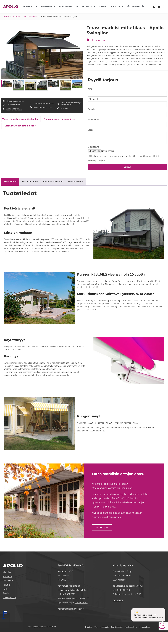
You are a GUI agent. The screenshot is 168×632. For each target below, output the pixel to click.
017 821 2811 (68, 594)
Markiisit (16, 16)
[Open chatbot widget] (162, 626)
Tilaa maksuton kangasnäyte (59, 119)
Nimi (90, 89)
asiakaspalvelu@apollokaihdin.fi (73, 590)
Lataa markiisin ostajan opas (20, 126)
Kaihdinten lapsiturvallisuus (71, 609)
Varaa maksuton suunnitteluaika (20, 119)
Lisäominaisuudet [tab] (53, 181)
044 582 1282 (81, 602)
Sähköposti (93, 99)
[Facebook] (115, 609)
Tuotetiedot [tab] (10, 181)
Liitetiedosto (93, 147)
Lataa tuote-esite (97, 40)
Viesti (90, 130)
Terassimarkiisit (30, 16)
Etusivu (6, 16)
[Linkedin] (119, 609)
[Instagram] (123, 609)
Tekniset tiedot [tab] (30, 181)
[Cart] (159, 7)
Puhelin (91, 109)
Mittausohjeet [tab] (75, 181)
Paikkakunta (93, 119)
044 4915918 (123, 590)
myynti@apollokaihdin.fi (69, 586)
